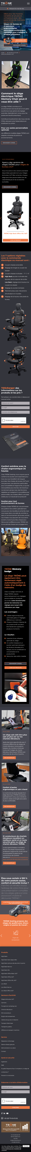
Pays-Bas (16, 1138)
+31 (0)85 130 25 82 (15, 1142)
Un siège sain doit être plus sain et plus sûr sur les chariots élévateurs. (15, 737)
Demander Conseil (19, 45)
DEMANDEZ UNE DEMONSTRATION (20, 40)
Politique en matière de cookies (11, 1149)
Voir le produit (15, 240)
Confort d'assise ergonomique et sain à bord (15, 788)
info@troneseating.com (15, 1140)
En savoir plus (9, 757)
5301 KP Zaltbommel (15, 1136)
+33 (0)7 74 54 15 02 (11, 1118)
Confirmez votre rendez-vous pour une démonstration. (15, 902)
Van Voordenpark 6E (15, 1134)
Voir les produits (16, 667)
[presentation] (3, 936)
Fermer (26, 1146)
